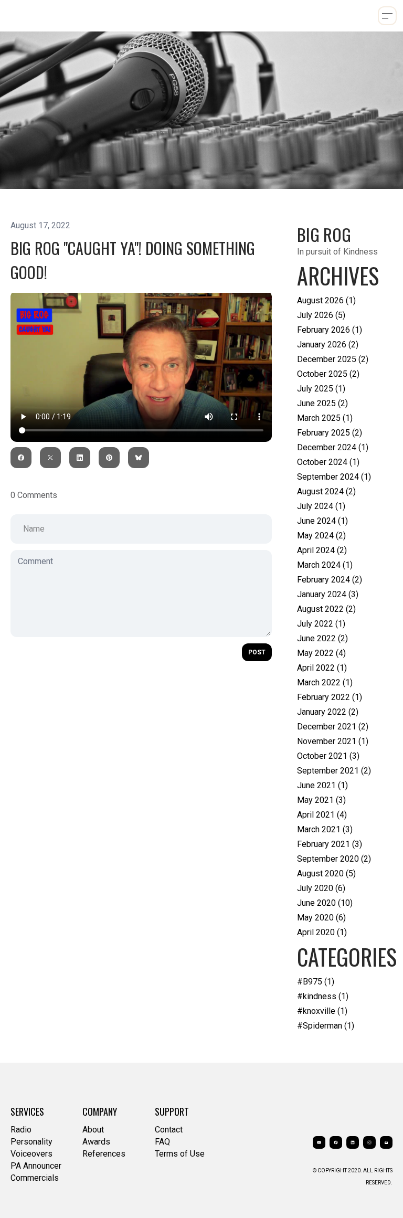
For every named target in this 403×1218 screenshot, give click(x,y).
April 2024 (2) (322, 550)
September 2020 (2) (334, 859)
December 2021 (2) (332, 727)
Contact (169, 1130)
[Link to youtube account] (319, 1142)
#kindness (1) (322, 996)
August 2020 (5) (326, 873)
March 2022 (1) (325, 682)
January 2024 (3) (327, 594)
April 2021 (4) (322, 815)
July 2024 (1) (321, 506)
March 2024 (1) (325, 565)
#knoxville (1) (322, 1011)
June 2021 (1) (322, 785)
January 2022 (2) (327, 712)
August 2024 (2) (326, 491)
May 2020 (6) (321, 918)
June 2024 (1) (322, 521)
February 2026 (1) (329, 330)
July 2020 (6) (321, 888)
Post (257, 652)
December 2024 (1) (332, 447)
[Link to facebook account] (336, 1142)
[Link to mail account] (386, 1142)
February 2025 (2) (329, 433)
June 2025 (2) (322, 403)
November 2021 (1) (332, 741)
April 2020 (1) (322, 932)
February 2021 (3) (329, 844)
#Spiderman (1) (325, 1026)
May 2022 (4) (321, 653)
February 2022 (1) (329, 697)
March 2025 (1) (325, 418)
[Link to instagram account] (369, 1142)
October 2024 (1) (328, 462)
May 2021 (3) (321, 800)
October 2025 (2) (328, 374)
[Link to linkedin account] (352, 1142)
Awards (96, 1142)
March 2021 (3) (325, 829)
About (93, 1130)
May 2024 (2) (321, 536)
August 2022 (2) (326, 609)
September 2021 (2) (334, 771)
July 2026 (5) (321, 315)
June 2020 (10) (325, 903)
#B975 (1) (315, 982)
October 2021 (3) (328, 756)
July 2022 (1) (321, 624)
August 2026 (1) (326, 300)
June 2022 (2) (322, 638)
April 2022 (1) (322, 668)
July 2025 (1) (321, 389)
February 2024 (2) (329, 580)
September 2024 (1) (334, 477)
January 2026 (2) (327, 344)
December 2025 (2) (332, 359)
